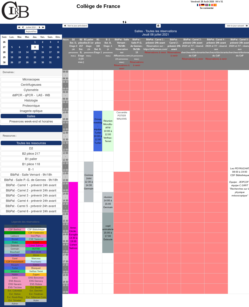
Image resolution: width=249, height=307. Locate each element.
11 (58, 47)
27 (4, 47)
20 (19, 57)
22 (35, 57)
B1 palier (88, 39)
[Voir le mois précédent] (23, 27)
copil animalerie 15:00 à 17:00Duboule (107, 232)
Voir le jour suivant (236, 26)
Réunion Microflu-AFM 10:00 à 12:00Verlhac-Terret (108, 130)
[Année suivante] (43, 27)
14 (27, 52)
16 (43, 52)
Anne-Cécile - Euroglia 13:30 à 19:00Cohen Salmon (73, 237)
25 (58, 57)
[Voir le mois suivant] (39, 27)
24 (50, 57)
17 (50, 52)
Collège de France (98, 6)
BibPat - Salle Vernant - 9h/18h (122, 42)
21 (27, 57)
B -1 (108, 39)
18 (58, 52)
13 (19, 52)
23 (43, 57)
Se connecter (207, 8)
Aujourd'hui (31, 31)
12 (12, 52)
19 (12, 57)
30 (4, 62)
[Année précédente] (19, 27)
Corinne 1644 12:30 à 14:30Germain (88, 182)
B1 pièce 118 (98, 42)
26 (4, 42)
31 (50, 62)
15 (35, 52)
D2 (73, 39)
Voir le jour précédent (76, 26)
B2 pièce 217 (81, 42)
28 (4, 52)
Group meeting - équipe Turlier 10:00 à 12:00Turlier (98, 131)
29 (4, 57)
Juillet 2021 (31, 27)
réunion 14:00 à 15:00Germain (108, 202)
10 (50, 47)
